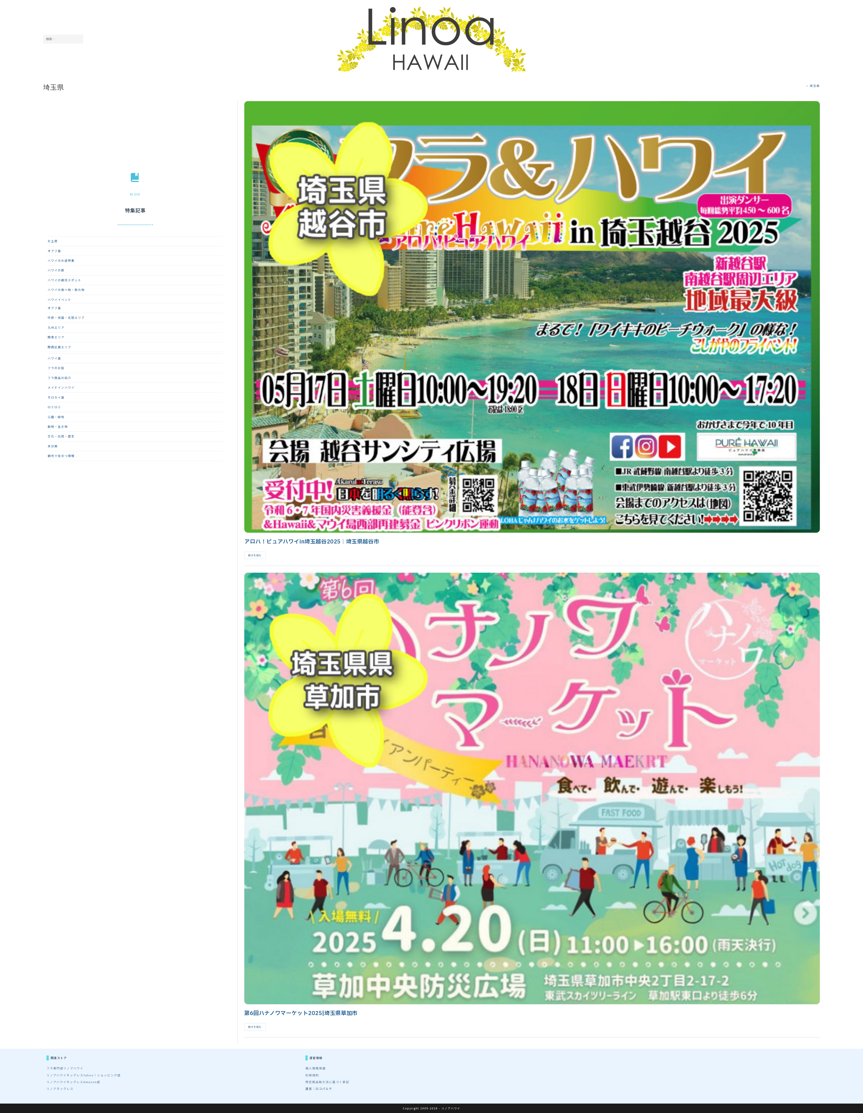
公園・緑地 (56, 417)
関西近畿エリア (59, 347)
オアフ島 (54, 251)
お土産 (53, 241)
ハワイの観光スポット (64, 280)
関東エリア (56, 337)
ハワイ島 (54, 358)
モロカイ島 (56, 397)
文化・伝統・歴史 (61, 436)
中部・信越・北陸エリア (66, 317)
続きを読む (256, 556)
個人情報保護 (315, 1068)
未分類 (53, 446)
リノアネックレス (60, 1088)
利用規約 (312, 1075)
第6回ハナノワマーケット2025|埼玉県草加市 (301, 1013)
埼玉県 (815, 86)
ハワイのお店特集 (61, 260)
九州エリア (56, 327)
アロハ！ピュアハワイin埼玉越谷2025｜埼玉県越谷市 (311, 542)
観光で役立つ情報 (61, 456)
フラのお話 (56, 368)
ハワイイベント (59, 299)
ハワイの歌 (56, 270)
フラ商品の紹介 (59, 378)
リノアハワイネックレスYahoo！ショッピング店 (84, 1075)
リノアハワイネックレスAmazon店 (73, 1082)
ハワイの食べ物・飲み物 (66, 290)
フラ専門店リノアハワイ (65, 1068)
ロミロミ (54, 407)
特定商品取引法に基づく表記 (327, 1082)
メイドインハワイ (61, 387)
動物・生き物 (58, 426)
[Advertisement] (135, 132)
